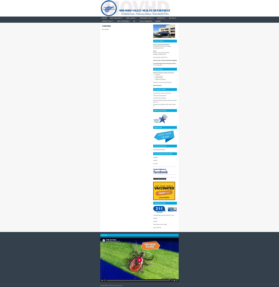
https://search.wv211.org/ (168, 215)
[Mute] (174, 280)
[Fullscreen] (177, 280)
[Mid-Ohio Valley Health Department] (136, 15)
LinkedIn (155, 160)
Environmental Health (146, 18)
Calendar (158, 21)
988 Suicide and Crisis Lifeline (160, 224)
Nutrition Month (159, 77)
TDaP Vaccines (158, 76)
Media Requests (157, 85)
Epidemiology (161, 18)
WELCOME (104, 18)
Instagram (155, 157)
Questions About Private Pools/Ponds (162, 93)
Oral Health (172, 18)
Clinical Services (130, 18)
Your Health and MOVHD (159, 149)
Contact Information (145, 21)
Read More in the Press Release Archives (162, 82)
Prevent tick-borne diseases (159, 98)
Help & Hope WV (157, 227)
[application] (139, 260)
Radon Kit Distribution (160, 79)
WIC (134, 21)
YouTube (155, 163)
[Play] (102, 280)
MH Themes (120, 285)
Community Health (107, 21)
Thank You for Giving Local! (159, 95)
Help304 (155, 221)
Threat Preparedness (123, 21)
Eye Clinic (157, 74)
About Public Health (116, 18)
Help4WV (155, 218)
